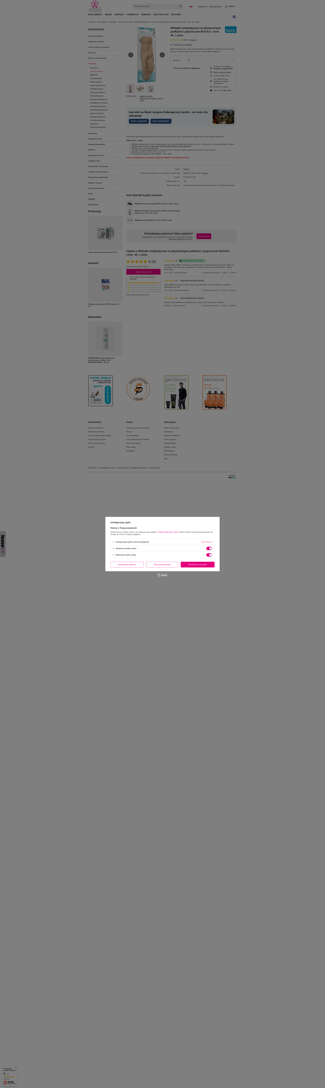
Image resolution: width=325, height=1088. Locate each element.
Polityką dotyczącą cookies (168, 532)
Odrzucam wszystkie (162, 564)
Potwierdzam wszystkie (197, 564)
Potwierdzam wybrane (127, 564)
